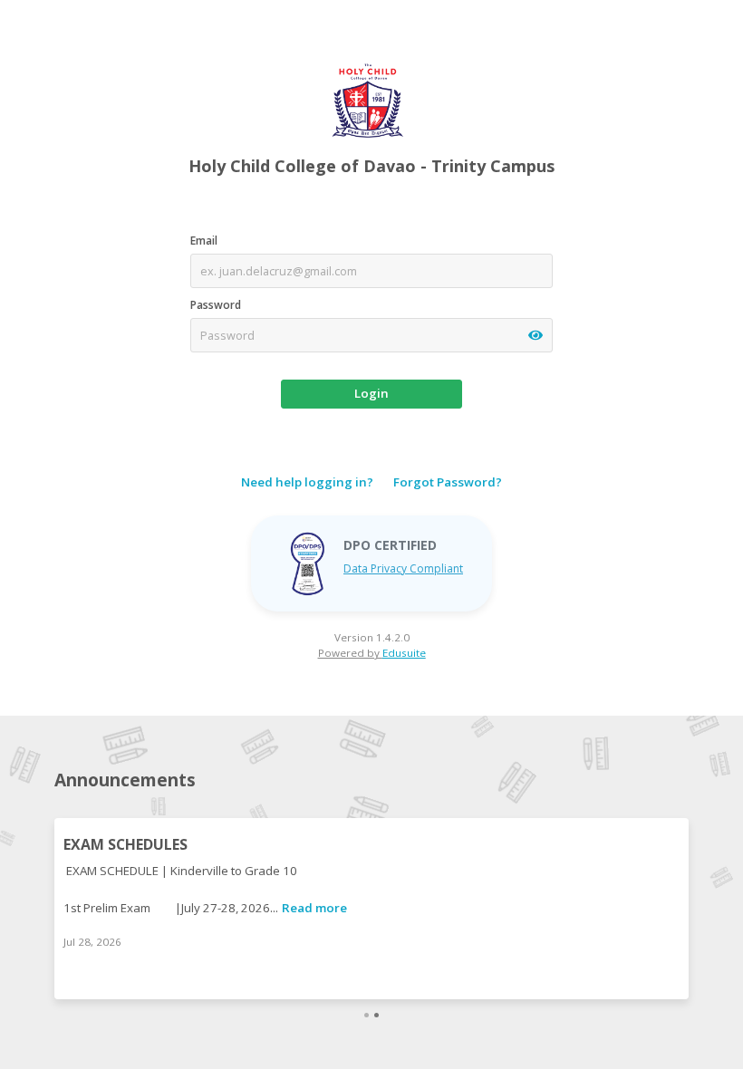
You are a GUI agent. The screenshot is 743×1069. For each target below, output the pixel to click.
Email (203, 240)
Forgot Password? (447, 482)
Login (371, 393)
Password (215, 305)
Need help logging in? (307, 482)
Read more (314, 908)
